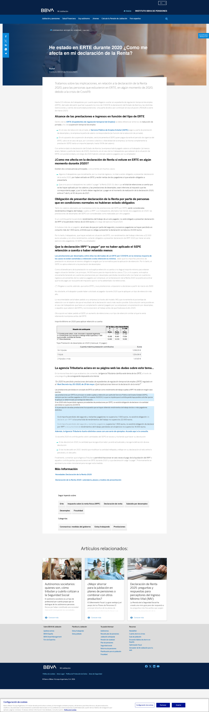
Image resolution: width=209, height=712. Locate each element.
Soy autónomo (84, 19)
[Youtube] (158, 666)
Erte (62, 504)
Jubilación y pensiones (51, 19)
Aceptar (178, 705)
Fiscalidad (78, 511)
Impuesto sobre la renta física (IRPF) (84, 504)
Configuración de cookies (144, 705)
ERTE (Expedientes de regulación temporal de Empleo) (91, 122)
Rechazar (163, 705)
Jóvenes (95, 19)
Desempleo (65, 511)
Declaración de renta (113, 504)
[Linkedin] (154, 666)
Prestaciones (119, 527)
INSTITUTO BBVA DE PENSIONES (151, 11)
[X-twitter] (150, 666)
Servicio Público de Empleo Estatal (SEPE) (109, 130)
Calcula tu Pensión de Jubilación (114, 19)
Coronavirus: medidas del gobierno (75, 527)
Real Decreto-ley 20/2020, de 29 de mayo (75, 384)
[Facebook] (146, 666)
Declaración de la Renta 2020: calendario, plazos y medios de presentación (88, 480)
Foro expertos (135, 19)
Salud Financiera (69, 19)
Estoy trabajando (102, 527)
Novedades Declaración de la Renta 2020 (73, 474)
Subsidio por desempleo (136, 504)
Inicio (128, 11)
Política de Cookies (70, 710)
